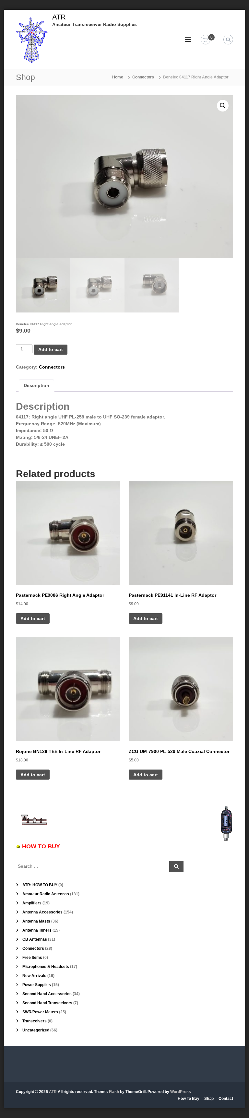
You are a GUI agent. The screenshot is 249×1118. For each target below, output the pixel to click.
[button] (223, 106)
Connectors (143, 77)
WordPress (180, 1091)
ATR (59, 17)
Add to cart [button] (32, 618)
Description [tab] (36, 385)
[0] (205, 39)
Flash (114, 1091)
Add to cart (50, 349)
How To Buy (188, 1098)
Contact (226, 1098)
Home (117, 77)
